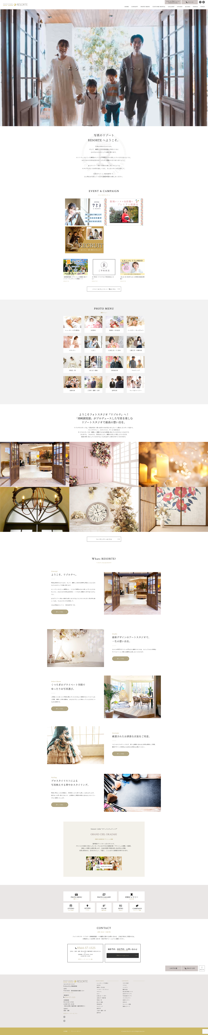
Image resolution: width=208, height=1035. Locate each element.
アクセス (125, 985)
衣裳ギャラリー (126, 1000)
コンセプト (125, 987)
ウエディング (100, 1006)
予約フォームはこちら (122, 955)
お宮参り (99, 985)
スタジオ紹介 (126, 983)
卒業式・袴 (99, 1000)
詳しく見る (59, 612)
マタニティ (99, 991)
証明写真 (99, 1012)
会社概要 (65, 1031)
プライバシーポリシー (76, 1031)
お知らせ (125, 1002)
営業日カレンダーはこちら (70, 1013)
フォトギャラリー (127, 998)
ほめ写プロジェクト (127, 993)
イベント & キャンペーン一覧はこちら (104, 289)
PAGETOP (202, 969)
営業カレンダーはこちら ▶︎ (85, 959)
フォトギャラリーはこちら (104, 539)
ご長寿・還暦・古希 (101, 1010)
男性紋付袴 (99, 1004)
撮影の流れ (125, 989)
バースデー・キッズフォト (103, 989)
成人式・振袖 (100, 1002)
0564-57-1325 (86, 948)
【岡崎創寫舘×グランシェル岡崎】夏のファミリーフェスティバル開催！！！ (75, 278)
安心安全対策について (128, 991)
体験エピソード (126, 1006)
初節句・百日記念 (101, 987)
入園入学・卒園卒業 (101, 998)
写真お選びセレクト (127, 995)
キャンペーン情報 (127, 1004)
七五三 (98, 993)
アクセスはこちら (68, 992)
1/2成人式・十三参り (101, 995)
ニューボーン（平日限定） (103, 983)
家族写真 (99, 1008)
